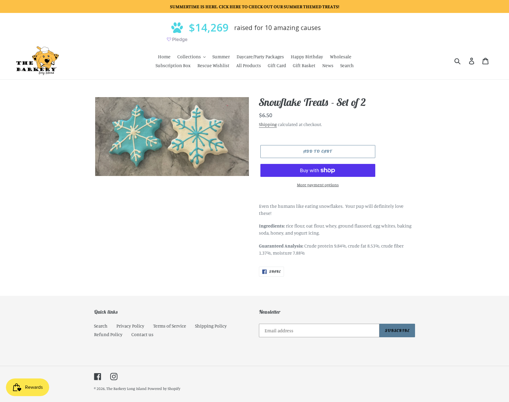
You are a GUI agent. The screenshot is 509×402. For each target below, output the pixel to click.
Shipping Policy (211, 326)
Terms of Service (169, 326)
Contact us (142, 334)
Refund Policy (108, 334)
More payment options (318, 184)
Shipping (268, 124)
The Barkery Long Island (126, 388)
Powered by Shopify (164, 388)
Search (101, 326)
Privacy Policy (130, 326)
